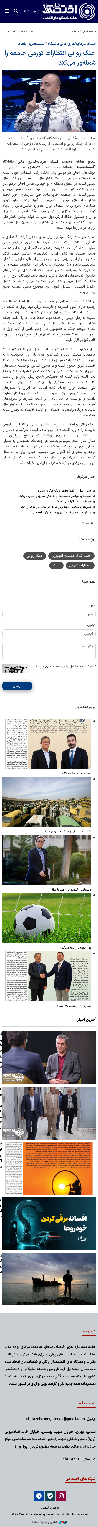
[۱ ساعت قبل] (49, 1057)
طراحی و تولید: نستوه (45, 1522)
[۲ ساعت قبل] (49, 1168)
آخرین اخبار (86, 1020)
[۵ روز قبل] (46, 744)
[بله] (50, 1496)
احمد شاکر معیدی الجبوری (71, 556)
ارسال (17, 686)
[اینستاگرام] (61, 1496)
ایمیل (91, 625)
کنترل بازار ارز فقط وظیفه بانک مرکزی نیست (64, 491)
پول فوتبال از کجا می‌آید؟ (75, 948)
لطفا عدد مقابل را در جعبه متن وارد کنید (63, 666)
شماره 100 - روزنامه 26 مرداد (74, 773)
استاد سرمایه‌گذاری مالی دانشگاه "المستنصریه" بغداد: (56, 44)
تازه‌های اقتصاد (65, 11)
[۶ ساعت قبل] (49, 1279)
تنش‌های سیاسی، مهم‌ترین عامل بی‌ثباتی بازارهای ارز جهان (54, 507)
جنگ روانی (35, 556)
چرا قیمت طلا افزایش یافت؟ (74, 501)
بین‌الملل (74, 32)
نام (93, 605)
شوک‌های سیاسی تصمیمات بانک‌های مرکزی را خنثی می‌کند (55, 496)
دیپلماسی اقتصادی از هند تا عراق (71, 890)
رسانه (56, 565)
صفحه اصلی (89, 32)
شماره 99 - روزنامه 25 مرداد (74, 1006)
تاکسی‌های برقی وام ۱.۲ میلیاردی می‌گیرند (65, 831)
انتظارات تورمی (80, 565)
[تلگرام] (39, 1496)
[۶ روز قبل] (46, 860)
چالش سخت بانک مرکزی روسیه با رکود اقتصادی (61, 512)
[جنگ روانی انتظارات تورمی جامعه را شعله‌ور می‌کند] (49, 101)
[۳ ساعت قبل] (49, 1223)
